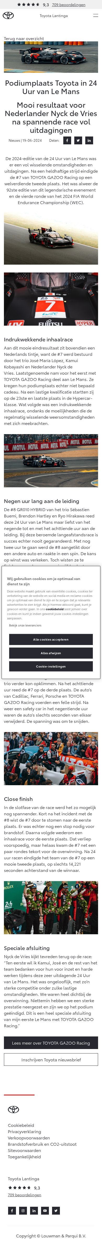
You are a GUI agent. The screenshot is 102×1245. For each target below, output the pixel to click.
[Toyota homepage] (8, 15)
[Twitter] (78, 140)
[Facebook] (67, 140)
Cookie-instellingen (51, 666)
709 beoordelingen (69, 4)
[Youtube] (45, 1210)
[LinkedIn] (89, 140)
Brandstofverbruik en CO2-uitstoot (42, 1144)
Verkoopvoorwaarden (29, 1137)
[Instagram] (23, 1210)
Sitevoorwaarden (24, 1150)
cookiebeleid (55, 609)
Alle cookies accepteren (51, 639)
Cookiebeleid (21, 1125)
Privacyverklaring (24, 1131)
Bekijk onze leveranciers (25, 625)
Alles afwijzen (51, 653)
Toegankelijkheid (24, 1156)
